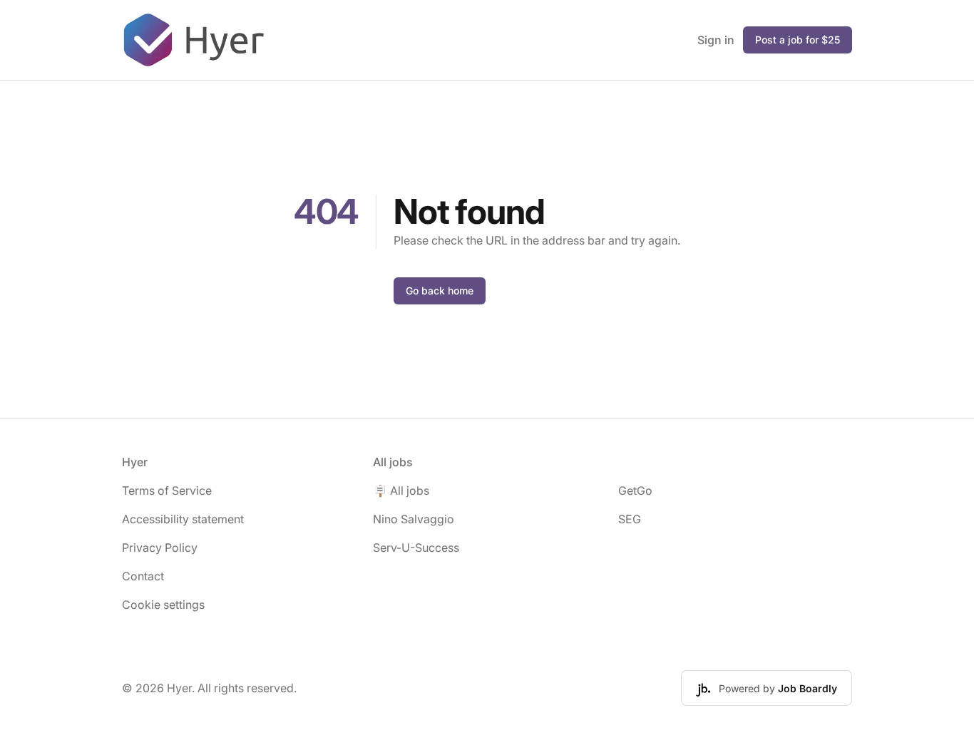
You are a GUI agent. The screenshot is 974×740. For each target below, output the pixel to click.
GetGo (635, 490)
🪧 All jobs (401, 490)
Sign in (715, 40)
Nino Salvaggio (413, 519)
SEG (629, 519)
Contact (143, 576)
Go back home (439, 290)
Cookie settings (163, 604)
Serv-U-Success (416, 547)
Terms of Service (167, 490)
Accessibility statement (183, 519)
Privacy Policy (160, 547)
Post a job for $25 (797, 40)
